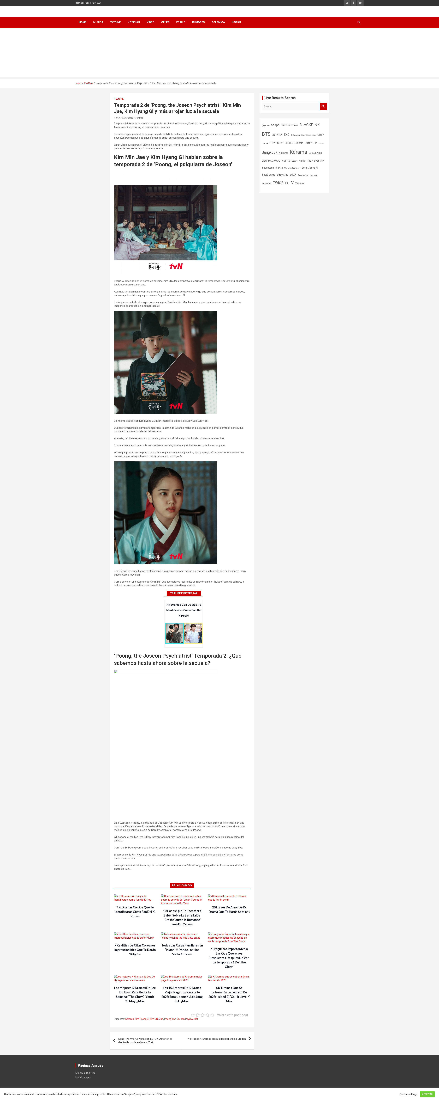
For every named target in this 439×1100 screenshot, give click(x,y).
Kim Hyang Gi (142, 1019)
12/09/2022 (120, 118)
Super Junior (303, 175)
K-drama (283, 152)
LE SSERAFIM (315, 153)
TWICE (278, 183)
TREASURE (266, 183)
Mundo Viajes (83, 1077)
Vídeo (150, 22)
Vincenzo (300, 183)
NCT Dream (293, 161)
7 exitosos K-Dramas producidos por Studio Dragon (216, 1038)
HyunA (265, 143)
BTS (266, 134)
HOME (82, 22)
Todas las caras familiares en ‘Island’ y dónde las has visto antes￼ (182, 949)
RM (322, 160)
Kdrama (129, 1019)
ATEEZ (284, 125)
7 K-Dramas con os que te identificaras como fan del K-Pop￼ (183, 610)
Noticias (134, 22)
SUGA (293, 174)
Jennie (299, 143)
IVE (282, 143)
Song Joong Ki (310, 167)
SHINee (279, 168)
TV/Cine (115, 22)
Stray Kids (282, 174)
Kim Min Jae (156, 1019)
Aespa (275, 125)
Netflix (302, 161)
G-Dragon (295, 135)
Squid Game (268, 174)
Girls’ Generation (308, 135)
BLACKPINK (309, 125)
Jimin (308, 143)
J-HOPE (290, 143)
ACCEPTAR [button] (427, 1094)
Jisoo (321, 143)
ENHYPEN (277, 134)
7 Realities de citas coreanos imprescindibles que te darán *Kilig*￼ (135, 949)
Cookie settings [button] (408, 1094)
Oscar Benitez (135, 118)
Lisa (264, 160)
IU (277, 143)
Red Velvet (313, 160)
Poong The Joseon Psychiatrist (181, 1019)
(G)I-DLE (265, 125)
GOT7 (320, 134)
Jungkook (269, 152)
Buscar (323, 106)
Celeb (165, 22)
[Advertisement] (219, 53)
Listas (236, 22)
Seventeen (268, 167)
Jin (315, 143)
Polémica (218, 22)
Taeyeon (313, 175)
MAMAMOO (274, 160)
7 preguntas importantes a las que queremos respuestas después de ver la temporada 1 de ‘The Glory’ (229, 958)
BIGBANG (293, 125)
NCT (284, 161)
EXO (286, 134)
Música (98, 22)
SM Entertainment (292, 168)
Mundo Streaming (85, 1072)
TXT (287, 183)
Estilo (180, 22)
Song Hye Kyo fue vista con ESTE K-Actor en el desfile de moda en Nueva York (145, 1040)
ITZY (272, 143)
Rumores (198, 22)
